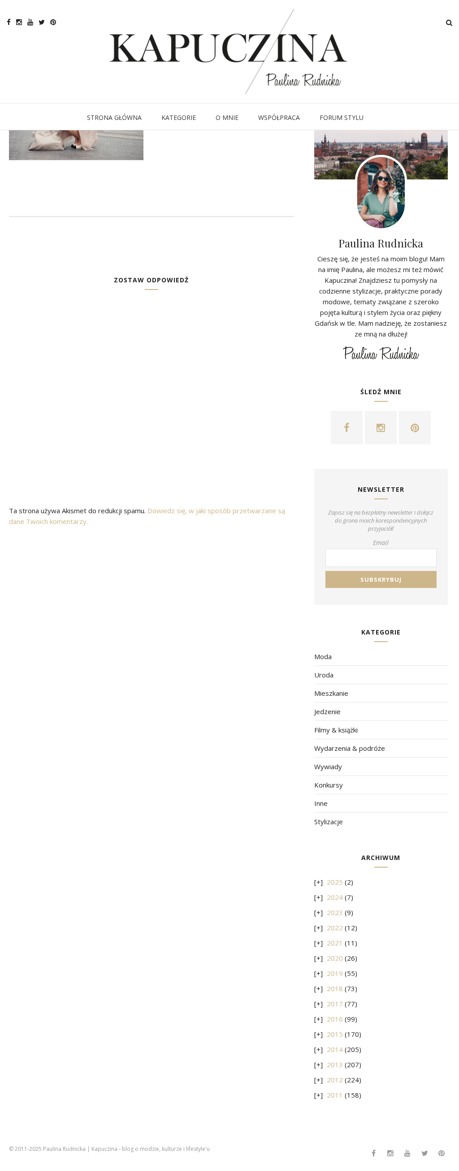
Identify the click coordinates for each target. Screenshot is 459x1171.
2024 (335, 897)
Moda (323, 656)
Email (381, 542)
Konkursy (328, 784)
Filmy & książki (336, 729)
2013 (335, 1064)
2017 (335, 1003)
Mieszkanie (331, 693)
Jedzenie (327, 711)
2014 (335, 1049)
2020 (335, 958)
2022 (335, 927)
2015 (335, 1034)
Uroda (323, 674)
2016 (335, 1018)
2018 (335, 988)
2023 (335, 912)
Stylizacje (328, 821)
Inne (321, 803)
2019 (335, 973)
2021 (335, 942)
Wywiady (328, 766)
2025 (335, 881)
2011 (335, 1094)
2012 (335, 1079)
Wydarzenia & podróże (349, 748)
